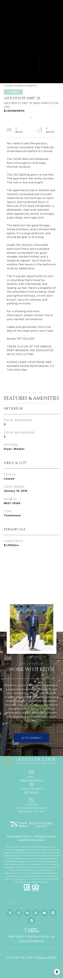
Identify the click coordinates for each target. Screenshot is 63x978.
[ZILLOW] (31, 920)
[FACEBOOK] (10, 913)
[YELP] (36, 913)
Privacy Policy (46, 957)
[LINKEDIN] (27, 913)
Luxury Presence (31, 941)
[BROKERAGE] (53, 913)
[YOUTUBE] (44, 913)
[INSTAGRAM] (19, 913)
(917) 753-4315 (31, 792)
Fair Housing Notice (19, 836)
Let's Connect (31, 738)
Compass (19, 850)
